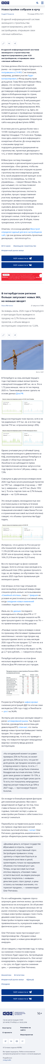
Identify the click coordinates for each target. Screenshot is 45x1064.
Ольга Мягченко (7, 306)
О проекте (7, 1032)
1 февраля (33, 595)
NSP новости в (20, 258)
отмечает (22, 727)
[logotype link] (7, 3)
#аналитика (6, 975)
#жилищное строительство (24, 246)
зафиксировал (31, 702)
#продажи (5, 984)
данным (17, 611)
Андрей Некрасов (7, 14)
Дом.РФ (19, 393)
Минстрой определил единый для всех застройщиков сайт (21, 232)
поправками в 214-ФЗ (11, 72)
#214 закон (6, 246)
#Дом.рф (30, 979)
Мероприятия (26, 1035)
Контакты (6, 1028)
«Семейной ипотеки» (11, 595)
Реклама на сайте (25, 1029)
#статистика (19, 975)
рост (6, 711)
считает (32, 830)
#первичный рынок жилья (12, 250)
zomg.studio (7, 1060)
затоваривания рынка (17, 721)
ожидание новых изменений (20, 601)
